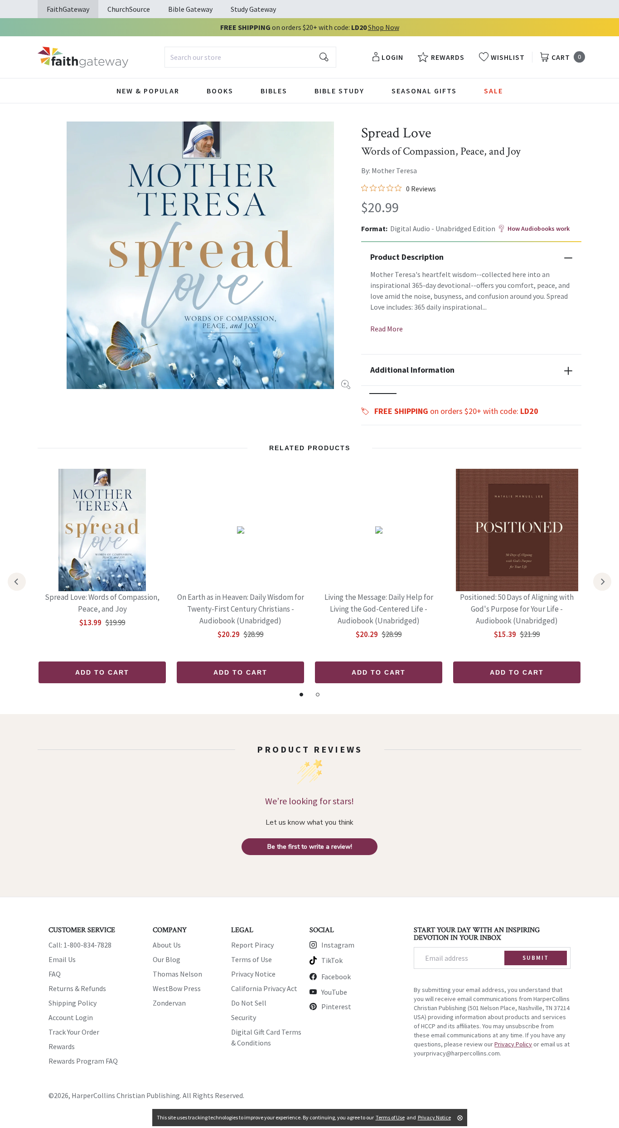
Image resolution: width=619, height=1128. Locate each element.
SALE (493, 90)
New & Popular (147, 90)
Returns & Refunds (77, 988)
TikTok (332, 960)
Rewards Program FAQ (83, 1060)
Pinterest (336, 1006)
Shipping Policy (72, 1002)
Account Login (70, 1017)
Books (220, 90)
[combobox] (250, 57)
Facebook (336, 976)
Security (243, 1017)
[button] (383, 393)
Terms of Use (251, 959)
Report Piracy (252, 944)
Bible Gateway (190, 9)
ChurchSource (128, 9)
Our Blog (166, 959)
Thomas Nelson (177, 973)
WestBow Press (177, 988)
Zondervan (169, 1002)
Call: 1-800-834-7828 (79, 944)
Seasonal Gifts (424, 90)
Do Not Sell (248, 1002)
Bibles (274, 90)
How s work (539, 228)
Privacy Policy (513, 1044)
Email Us (62, 959)
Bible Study (339, 90)
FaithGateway (68, 9)
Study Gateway (253, 9)
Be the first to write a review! (309, 846)
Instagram (337, 944)
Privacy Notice (253, 973)
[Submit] (324, 57)
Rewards (61, 1046)
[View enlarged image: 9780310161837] (200, 255)
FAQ (54, 973)
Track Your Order (73, 1031)
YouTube (334, 992)
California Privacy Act (264, 988)
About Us (167, 944)
